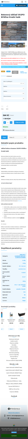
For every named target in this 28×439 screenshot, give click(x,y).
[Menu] (2, 5)
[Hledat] (25, 2)
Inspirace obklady (14, 391)
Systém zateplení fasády (14, 375)
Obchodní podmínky (14, 352)
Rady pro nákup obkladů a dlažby (14, 383)
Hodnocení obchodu (14, 339)
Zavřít (22, 111)
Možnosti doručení (9, 130)
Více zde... (20, 200)
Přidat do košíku (20, 122)
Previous (2, 309)
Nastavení (14, 432)
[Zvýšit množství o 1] (4, 122)
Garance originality (14, 354)
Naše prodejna (14, 347)
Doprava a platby (14, 343)
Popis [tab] (4, 137)
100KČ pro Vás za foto (14, 389)
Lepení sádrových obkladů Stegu (14, 367)
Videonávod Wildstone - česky (14, 381)
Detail (11, 329)
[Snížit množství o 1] (11, 122)
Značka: (23, 72)
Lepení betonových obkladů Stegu (14, 370)
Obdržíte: (5, 86)
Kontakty (14, 345)
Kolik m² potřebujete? (7, 81)
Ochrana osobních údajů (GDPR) (14, 360)
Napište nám (14, 358)
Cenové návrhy (14, 350)
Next (26, 309)
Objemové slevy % (14, 348)
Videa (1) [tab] (11, 137)
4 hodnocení (9, 76)
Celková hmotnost (7, 96)
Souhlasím (14, 435)
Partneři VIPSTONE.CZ (14, 386)
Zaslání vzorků (14, 341)
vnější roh (22, 217)
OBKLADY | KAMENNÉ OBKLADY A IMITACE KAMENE (20, 256)
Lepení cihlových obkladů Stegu (14, 372)
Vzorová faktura (14, 356)
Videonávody (14, 378)
